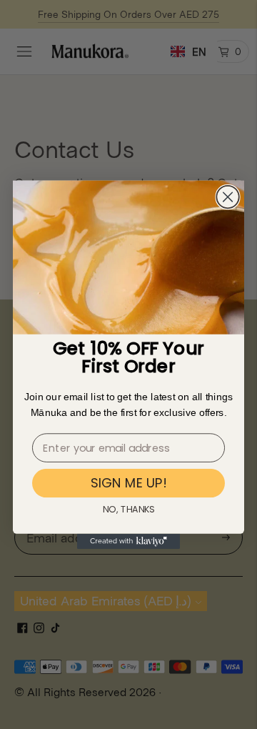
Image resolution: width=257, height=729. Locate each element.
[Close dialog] (227, 197)
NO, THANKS (128, 508)
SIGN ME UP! (128, 483)
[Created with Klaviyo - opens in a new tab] (128, 541)
